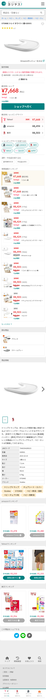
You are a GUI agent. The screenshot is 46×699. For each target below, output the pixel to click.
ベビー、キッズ (14, 18)
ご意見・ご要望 (8, 672)
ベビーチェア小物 (11, 495)
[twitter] (16, 636)
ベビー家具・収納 (34, 491)
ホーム (4, 18)
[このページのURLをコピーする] (29, 635)
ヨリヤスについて (9, 668)
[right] (42, 389)
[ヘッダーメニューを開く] (42, 4)
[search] (41, 12)
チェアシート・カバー (32, 487)
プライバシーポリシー (10, 684)
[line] (23, 636)
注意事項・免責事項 (9, 680)
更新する (24, 79)
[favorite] (42, 24)
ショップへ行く (23, 106)
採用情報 (6, 676)
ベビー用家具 (28, 18)
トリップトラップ (11, 487)
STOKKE (18, 491)
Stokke (7, 491)
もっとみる (6, 324)
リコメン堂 (12, 98)
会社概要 (6, 688)
